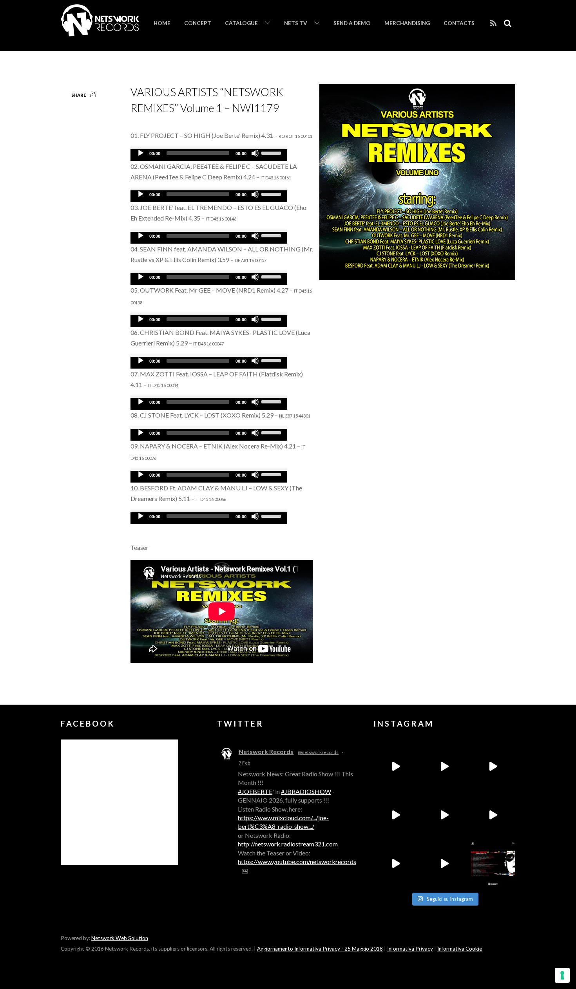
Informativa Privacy (410, 949)
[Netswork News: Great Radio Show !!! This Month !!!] (493, 863)
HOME (162, 23)
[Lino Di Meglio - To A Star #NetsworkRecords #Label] (493, 766)
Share (78, 95)
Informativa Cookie (459, 949)
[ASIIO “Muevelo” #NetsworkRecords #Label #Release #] (444, 815)
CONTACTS (459, 23)
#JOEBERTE (255, 791)
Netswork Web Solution (119, 938)
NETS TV (295, 23)
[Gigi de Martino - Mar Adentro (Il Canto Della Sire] (395, 863)
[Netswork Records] (100, 32)
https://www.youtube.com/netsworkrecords (297, 861)
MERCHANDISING (407, 23)
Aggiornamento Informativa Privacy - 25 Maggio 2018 (320, 949)
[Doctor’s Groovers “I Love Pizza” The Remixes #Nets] (395, 815)
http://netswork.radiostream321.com (288, 844)
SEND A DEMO (352, 23)
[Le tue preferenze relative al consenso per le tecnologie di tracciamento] (562, 975)
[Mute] (255, 153)
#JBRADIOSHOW (306, 791)
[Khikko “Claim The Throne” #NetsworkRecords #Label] (444, 863)
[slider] (272, 152)
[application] (208, 155)
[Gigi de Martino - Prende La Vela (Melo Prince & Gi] (444, 766)
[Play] (141, 153)
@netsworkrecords (318, 752)
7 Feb (244, 763)
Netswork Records (266, 751)
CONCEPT (197, 23)
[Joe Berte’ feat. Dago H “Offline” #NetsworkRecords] (395, 766)
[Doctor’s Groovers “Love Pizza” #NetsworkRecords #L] (493, 815)
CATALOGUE (241, 23)
